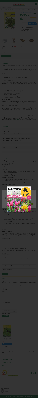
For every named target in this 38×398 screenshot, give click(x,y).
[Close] (30, 188)
